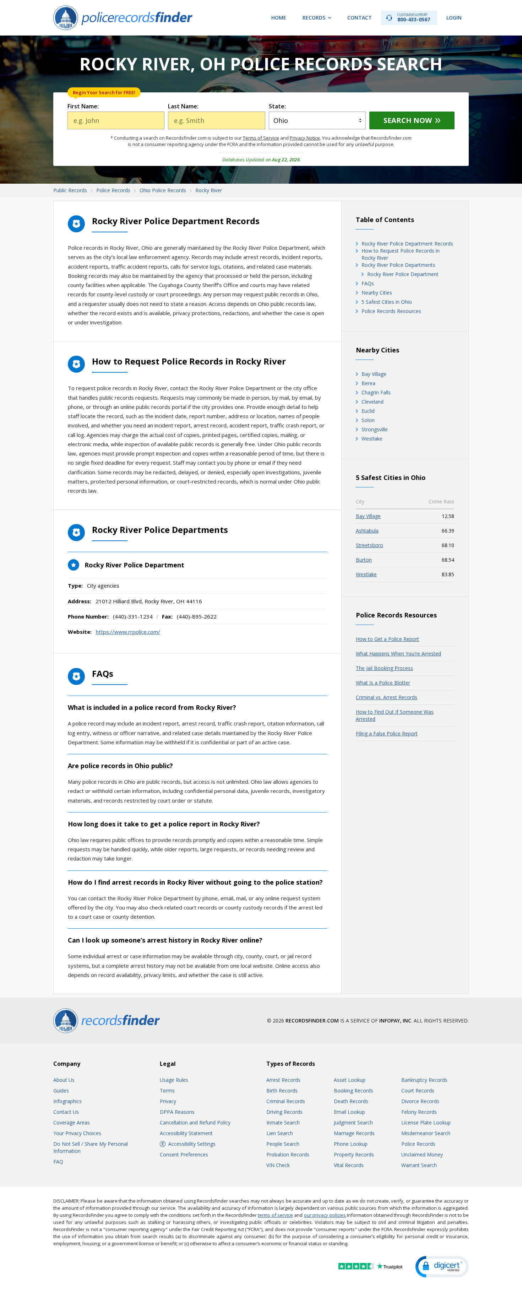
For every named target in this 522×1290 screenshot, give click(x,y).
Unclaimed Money (422, 1154)
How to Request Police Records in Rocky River (400, 254)
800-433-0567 (413, 17)
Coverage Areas (71, 1122)
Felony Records (419, 1111)
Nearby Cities (376, 292)
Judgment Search (353, 1122)
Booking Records (353, 1090)
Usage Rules (174, 1079)
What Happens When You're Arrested (398, 653)
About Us (64, 1079)
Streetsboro (369, 545)
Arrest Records (283, 1079)
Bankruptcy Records (424, 1079)
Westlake (371, 438)
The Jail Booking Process (384, 668)
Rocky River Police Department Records (407, 243)
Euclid (368, 410)
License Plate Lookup (426, 1122)
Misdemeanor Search (425, 1133)
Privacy (168, 1101)
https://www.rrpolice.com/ (128, 631)
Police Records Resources (391, 311)
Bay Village (373, 374)
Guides (61, 1090)
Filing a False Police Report (387, 733)
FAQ (58, 1161)
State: (277, 106)
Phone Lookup (351, 1143)
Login (454, 17)
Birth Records (282, 1090)
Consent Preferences (184, 1154)
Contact (359, 17)
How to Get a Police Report (387, 639)
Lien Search (279, 1133)
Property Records (354, 1154)
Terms (167, 1090)
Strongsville (374, 429)
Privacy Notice (305, 138)
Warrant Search (419, 1165)
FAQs (367, 283)
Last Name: (183, 106)
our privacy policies (325, 1215)
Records (314, 17)
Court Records (417, 1090)
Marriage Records (354, 1133)
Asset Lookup (349, 1079)
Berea (368, 383)
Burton (364, 559)
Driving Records (284, 1111)
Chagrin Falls (376, 392)
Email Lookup (349, 1111)
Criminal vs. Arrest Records (386, 697)
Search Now (408, 120)
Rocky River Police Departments (398, 264)
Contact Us (66, 1111)
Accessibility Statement (186, 1133)
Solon (368, 420)
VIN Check (278, 1165)
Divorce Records (420, 1101)
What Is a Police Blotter (383, 682)
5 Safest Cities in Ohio (386, 301)
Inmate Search (283, 1122)
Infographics (67, 1101)
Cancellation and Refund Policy (195, 1122)
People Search (282, 1143)
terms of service (275, 1215)
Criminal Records (285, 1101)
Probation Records (287, 1154)
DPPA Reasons (177, 1111)
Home (278, 17)
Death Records (351, 1101)
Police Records (418, 1143)
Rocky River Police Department (403, 274)
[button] (442, 1266)
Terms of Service (261, 138)
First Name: (83, 106)
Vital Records (349, 1165)
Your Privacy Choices (77, 1133)
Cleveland (372, 401)
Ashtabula (367, 530)
